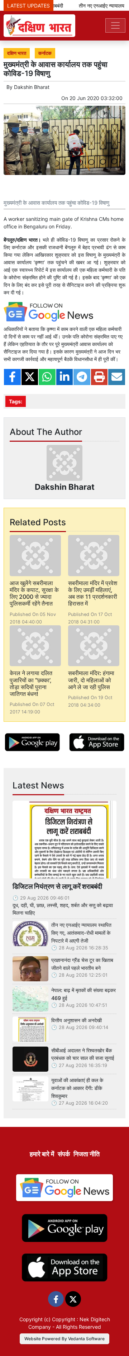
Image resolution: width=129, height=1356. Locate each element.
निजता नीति (86, 1154)
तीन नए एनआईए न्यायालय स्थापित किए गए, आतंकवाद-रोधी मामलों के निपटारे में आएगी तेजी (81, 932)
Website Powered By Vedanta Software (64, 1338)
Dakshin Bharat (31, 87)
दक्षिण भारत (16, 53)
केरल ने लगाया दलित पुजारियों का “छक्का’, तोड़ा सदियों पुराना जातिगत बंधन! (31, 683)
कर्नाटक (45, 53)
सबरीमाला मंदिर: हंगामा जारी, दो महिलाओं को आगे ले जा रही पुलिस (91, 679)
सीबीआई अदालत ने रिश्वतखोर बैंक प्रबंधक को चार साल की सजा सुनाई (82, 1054)
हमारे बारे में (42, 1154)
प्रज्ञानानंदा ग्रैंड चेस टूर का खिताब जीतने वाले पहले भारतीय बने (82, 964)
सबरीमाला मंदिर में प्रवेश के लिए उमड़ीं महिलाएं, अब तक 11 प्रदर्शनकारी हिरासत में (92, 593)
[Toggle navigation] (115, 25)
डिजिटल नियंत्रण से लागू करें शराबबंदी (57, 886)
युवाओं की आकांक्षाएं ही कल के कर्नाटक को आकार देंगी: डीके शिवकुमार (77, 1088)
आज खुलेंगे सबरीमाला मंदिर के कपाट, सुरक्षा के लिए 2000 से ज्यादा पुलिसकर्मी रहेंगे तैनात (34, 593)
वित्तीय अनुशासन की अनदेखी (76, 1020)
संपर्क (64, 1154)
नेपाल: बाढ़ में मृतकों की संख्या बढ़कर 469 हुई (83, 994)
